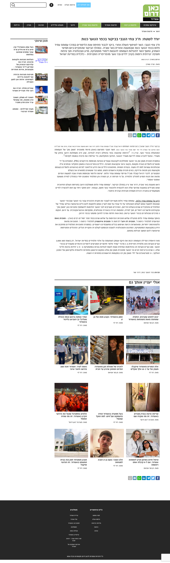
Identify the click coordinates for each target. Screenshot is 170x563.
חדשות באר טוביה (89, 25)
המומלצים (74, 527)
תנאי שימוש (96, 515)
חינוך (73, 25)
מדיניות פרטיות (96, 523)
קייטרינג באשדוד (74, 534)
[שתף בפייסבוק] (51, 4)
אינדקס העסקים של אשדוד (74, 545)
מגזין (29, 25)
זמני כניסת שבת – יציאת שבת (73, 539)
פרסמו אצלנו (70, 5)
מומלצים (73, 510)
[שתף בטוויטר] (153, 135)
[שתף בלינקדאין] (144, 135)
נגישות (96, 527)
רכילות (17, 25)
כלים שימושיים (96, 510)
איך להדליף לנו (83, 5)
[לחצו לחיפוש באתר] (13, 4)
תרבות (41, 25)
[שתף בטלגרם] (148, 135)
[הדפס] (130, 135)
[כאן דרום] (147, 10)
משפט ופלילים (57, 25)
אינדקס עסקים (150, 25)
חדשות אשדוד (111, 25)
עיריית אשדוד (74, 515)
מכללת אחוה (74, 531)
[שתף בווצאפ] (139, 135)
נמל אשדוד (73, 519)
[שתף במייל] (135, 135)
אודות (60, 5)
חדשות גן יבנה (130, 25)
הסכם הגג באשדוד (74, 523)
